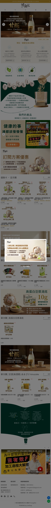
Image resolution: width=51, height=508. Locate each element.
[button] (45, 240)
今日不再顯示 (26, 266)
